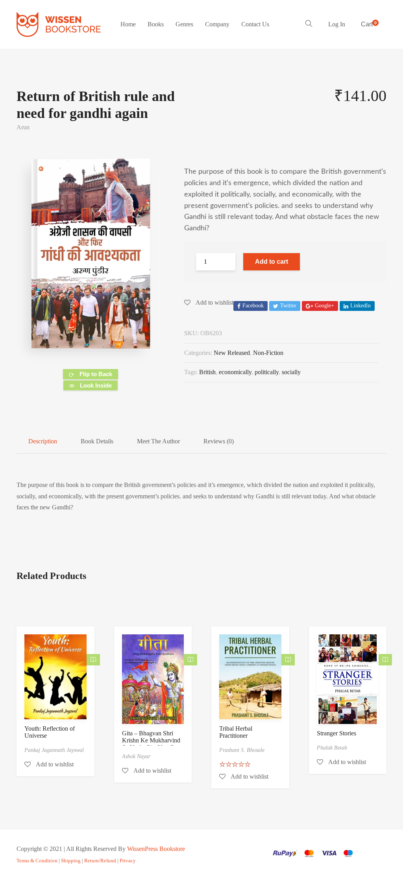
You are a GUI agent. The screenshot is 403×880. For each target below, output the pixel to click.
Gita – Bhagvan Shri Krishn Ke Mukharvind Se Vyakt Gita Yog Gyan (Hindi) (152, 744)
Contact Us (255, 24)
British (207, 372)
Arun (23, 127)
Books (156, 24)
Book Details (97, 441)
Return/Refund (100, 860)
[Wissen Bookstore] (59, 24)
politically (267, 372)
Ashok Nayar (136, 756)
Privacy (128, 860)
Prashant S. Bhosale (241, 750)
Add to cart (271, 261)
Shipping (71, 860)
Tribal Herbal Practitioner (235, 732)
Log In (336, 24)
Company (217, 24)
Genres (184, 24)
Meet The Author (158, 441)
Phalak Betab (332, 748)
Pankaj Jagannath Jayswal (54, 750)
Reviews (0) (218, 441)
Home (128, 24)
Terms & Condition (37, 860)
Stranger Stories (336, 733)
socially (291, 372)
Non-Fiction (268, 352)
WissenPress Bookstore (156, 848)
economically (235, 372)
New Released (232, 352)
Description (42, 441)
